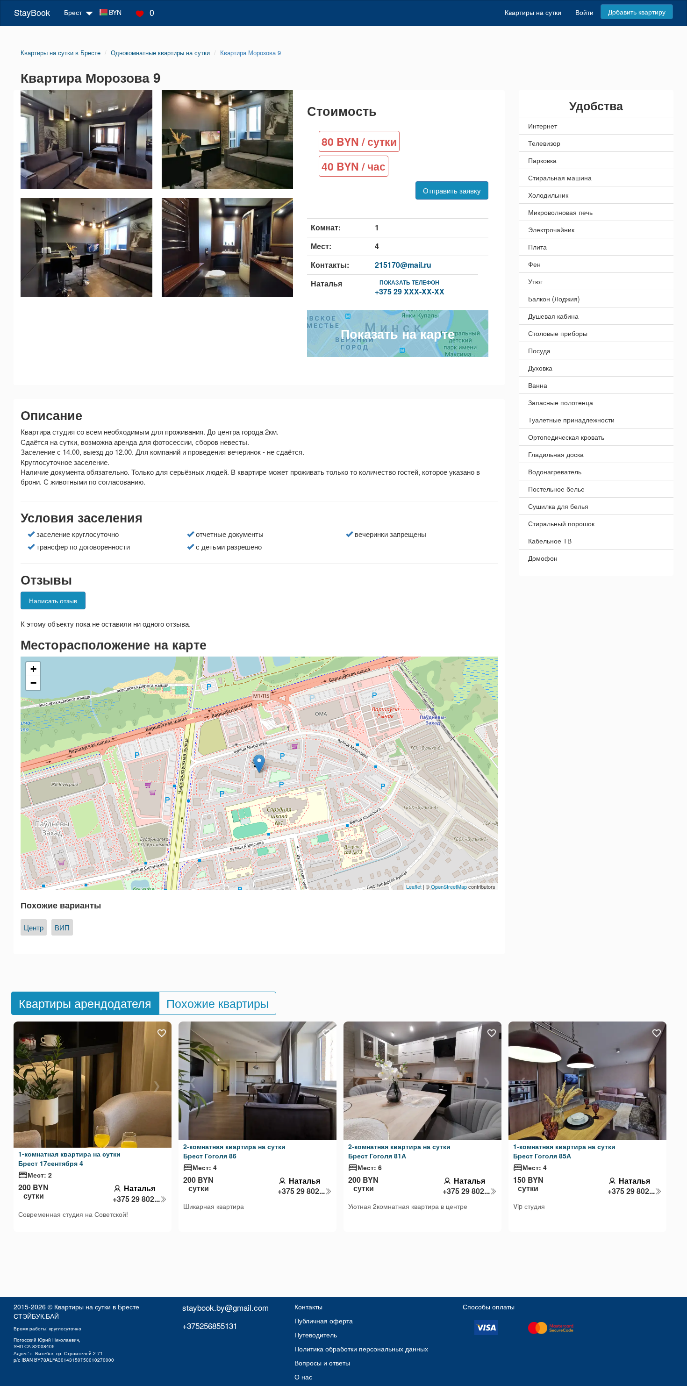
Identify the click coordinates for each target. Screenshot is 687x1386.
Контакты (308, 1306)
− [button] (33, 683)
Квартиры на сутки (533, 12)
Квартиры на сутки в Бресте (96, 1306)
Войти (584, 12)
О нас (303, 1376)
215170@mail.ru (403, 264)
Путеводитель (315, 1334)
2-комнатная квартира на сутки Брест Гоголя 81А (399, 1151)
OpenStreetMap (449, 886)
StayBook (32, 12)
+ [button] (33, 669)
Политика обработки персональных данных (361, 1348)
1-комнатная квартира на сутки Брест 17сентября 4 (69, 1158)
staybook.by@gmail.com (225, 1307)
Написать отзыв (53, 600)
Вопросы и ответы (322, 1362)
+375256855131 (209, 1325)
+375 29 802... (136, 1199)
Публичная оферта (323, 1320)
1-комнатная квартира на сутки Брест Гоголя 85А (564, 1151)
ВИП (62, 927)
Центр (33, 927)
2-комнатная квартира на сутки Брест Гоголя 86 (234, 1151)
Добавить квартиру (637, 11)
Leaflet (414, 886)
